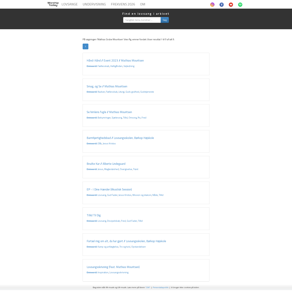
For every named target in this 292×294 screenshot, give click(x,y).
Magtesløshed (111, 169)
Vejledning (129, 66)
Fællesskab (103, 66)
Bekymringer (104, 117)
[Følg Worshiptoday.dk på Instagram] (212, 4)
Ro (139, 117)
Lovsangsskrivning (119, 272)
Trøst (135, 169)
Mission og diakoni (141, 195)
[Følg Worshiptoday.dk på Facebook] (221, 4)
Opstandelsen (138, 246)
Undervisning (94, 4)
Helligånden (116, 66)
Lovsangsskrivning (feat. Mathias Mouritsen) (113, 267)
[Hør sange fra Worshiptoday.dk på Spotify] (240, 4)
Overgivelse (126, 169)
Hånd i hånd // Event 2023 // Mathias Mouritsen (115, 60)
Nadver (101, 91)
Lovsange (70, 4)
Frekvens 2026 (123, 4)
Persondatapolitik (160, 287)
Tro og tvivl (124, 246)
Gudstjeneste (147, 91)
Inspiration (103, 272)
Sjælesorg (117, 117)
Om (142, 4)
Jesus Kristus (109, 143)
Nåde (155, 195)
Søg (165, 20)
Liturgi (122, 91)
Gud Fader (112, 195)
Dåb (100, 143)
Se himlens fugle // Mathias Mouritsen (109, 112)
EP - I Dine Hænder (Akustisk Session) (109, 189)
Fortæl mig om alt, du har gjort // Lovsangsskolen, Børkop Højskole (126, 241)
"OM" (147, 287)
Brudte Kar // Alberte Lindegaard (106, 164)
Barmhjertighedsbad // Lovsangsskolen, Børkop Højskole (121, 138)
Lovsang (102, 195)
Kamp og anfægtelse (108, 246)
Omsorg (133, 117)
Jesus (100, 169)
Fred (144, 117)
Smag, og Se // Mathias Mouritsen (107, 86)
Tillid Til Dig (94, 215)
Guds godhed (132, 91)
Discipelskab (113, 221)
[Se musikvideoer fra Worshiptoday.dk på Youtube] (231, 4)
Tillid (125, 117)
